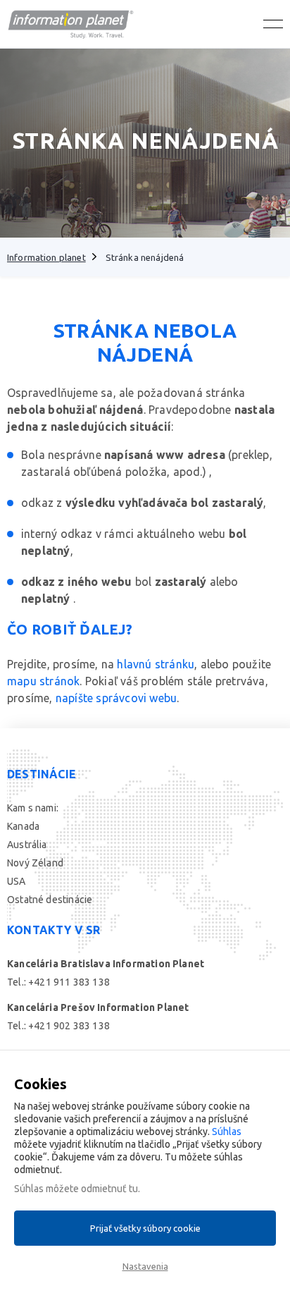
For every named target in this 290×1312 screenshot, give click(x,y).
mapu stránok (43, 681)
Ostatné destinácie (49, 899)
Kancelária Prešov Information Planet (98, 1007)
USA (16, 881)
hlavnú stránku (155, 664)
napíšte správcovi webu (116, 698)
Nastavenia (145, 1266)
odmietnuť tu (109, 1188)
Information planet (46, 257)
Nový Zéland (35, 863)
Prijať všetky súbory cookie (145, 1228)
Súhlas (226, 1131)
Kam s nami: (32, 808)
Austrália (27, 844)
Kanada (23, 826)
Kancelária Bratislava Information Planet (105, 963)
